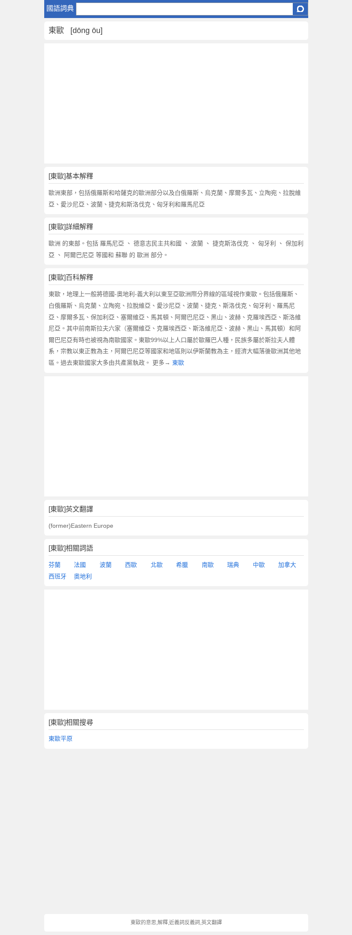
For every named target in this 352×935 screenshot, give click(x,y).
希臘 (182, 564)
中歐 (259, 564)
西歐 (131, 564)
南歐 (208, 564)
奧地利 (83, 576)
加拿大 (287, 564)
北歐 (157, 564)
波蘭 (106, 564)
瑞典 (233, 564)
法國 (80, 564)
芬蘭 (55, 564)
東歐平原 (61, 738)
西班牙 (58, 576)
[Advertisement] (176, 103)
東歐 (178, 362)
